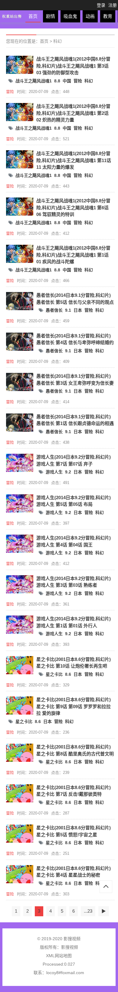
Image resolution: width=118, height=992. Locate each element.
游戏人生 (54, 471)
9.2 (68, 471)
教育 (107, 16)
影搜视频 (69, 947)
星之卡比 (54, 674)
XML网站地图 (59, 955)
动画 (90, 16)
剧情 (50, 16)
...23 (88, 911)
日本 (78, 310)
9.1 (68, 310)
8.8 (57, 80)
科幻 (57, 41)
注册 (112, 5)
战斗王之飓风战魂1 (33, 80)
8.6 (68, 674)
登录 (101, 5)
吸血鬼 (70, 16)
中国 (67, 80)
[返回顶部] (106, 886)
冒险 (78, 80)
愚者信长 (54, 310)
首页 (33, 16)
